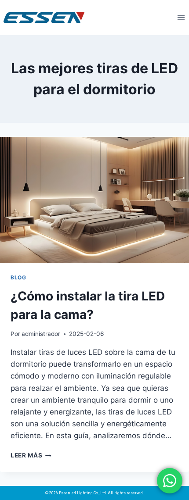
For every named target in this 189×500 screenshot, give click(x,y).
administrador (41, 333)
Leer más (31, 455)
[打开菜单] (181, 17)
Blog (18, 277)
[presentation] (94, 200)
